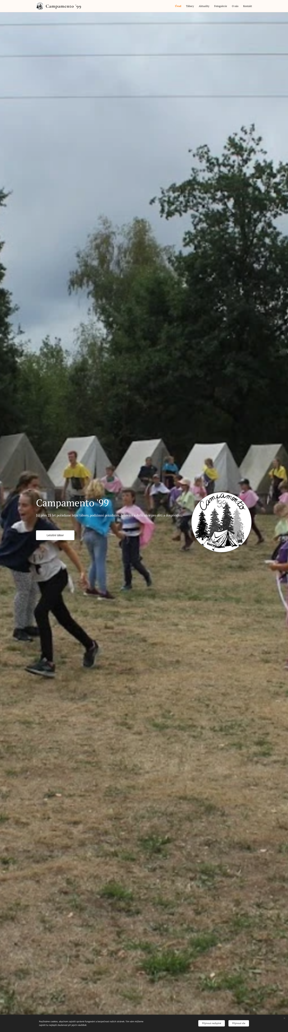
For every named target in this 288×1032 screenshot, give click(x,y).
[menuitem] (179, 6)
